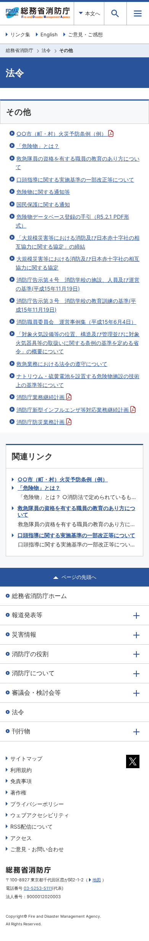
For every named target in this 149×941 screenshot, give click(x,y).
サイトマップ (26, 758)
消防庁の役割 (30, 654)
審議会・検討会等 (36, 692)
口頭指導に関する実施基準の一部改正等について (75, 179)
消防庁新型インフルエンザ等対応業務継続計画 (73, 409)
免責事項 (21, 781)
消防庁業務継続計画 (41, 397)
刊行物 (21, 731)
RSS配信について (31, 826)
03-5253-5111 (38, 888)
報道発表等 (27, 615)
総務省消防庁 (19, 50)
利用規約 (21, 770)
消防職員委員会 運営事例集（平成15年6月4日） (76, 322)
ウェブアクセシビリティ (39, 815)
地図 (96, 879)
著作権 (18, 792)
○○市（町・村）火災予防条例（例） (62, 133)
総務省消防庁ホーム (39, 596)
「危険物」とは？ (37, 146)
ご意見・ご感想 (85, 34)
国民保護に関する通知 (43, 204)
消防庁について (33, 673)
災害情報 (24, 634)
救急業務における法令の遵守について (61, 364)
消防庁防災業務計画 (41, 422)
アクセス (21, 838)
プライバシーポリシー (37, 804)
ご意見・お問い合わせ (37, 849)
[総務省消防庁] (38, 16)
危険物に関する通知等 (43, 192)
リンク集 (20, 34)
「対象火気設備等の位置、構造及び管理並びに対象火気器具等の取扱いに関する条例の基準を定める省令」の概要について (77, 342)
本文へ (92, 13)
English (49, 34)
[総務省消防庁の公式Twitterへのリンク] (132, 766)
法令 (46, 50)
